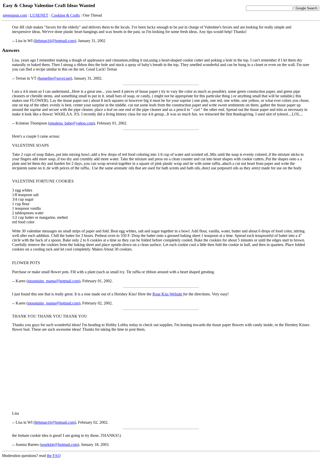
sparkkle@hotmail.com (59, 444)
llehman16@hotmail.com (55, 41)
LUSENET (39, 15)
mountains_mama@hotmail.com (53, 281)
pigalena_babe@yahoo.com (71, 123)
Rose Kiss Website (167, 294)
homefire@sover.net (55, 78)
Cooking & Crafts (65, 15)
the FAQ (54, 455)
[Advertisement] (161, 371)
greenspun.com (15, 15)
